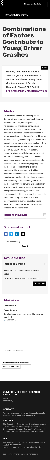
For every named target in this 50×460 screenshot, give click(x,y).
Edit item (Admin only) (11, 366)
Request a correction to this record (16, 363)
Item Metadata (15, 214)
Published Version (14, 264)
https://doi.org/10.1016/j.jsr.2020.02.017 (27, 91)
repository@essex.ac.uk (26, 415)
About (5, 398)
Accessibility (8, 401)
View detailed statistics (14, 351)
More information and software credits (29, 431)
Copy (44, 67)
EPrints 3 (8, 426)
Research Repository (16, 15)
